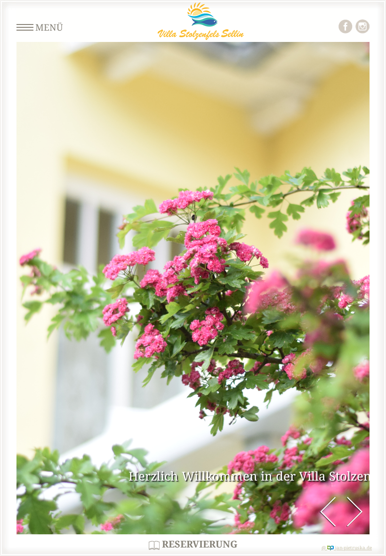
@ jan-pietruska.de (347, 547)
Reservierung (198, 544)
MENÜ (49, 27)
